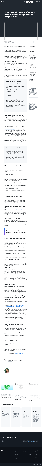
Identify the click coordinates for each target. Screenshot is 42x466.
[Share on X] (33, 42)
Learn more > (8, 160)
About (36, 451)
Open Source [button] (34, 4)
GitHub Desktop (24, 457)
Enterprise (16, 454)
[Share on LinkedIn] (37, 42)
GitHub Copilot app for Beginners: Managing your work (20, 392)
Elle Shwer (5, 41)
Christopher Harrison (18, 399)
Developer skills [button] (7, 4)
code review (20, 360)
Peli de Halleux (35, 110)
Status (29, 455)
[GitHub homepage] (1, 2)
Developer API (24, 451)
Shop (36, 457)
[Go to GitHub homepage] (2, 450)
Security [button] (39, 4)
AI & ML (2, 390)
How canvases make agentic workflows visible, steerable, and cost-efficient (34, 392)
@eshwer (9, 41)
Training (30, 454)
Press (36, 455)
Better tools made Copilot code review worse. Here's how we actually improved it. (33, 85)
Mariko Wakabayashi (4, 397)
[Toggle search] (25, 2)
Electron (23, 455)
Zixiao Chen (9, 397)
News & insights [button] (27, 4)
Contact (30, 457)
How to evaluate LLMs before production (6, 392)
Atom (22, 454)
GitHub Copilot (32, 51)
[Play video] (21, 386)
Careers (36, 454)
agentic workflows (10, 360)
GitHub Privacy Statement (31, 441)
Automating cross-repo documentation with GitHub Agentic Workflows (33, 100)
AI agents (15, 360)
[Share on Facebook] (35, 42)
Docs (29, 451)
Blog (4, 1)
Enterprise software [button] (20, 4)
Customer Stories (17, 455)
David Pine (30, 110)
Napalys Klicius (31, 95)
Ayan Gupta (30, 400)
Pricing (16, 457)
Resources (16, 458)
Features (16, 451)
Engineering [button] (14, 4)
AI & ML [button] (2, 4)
